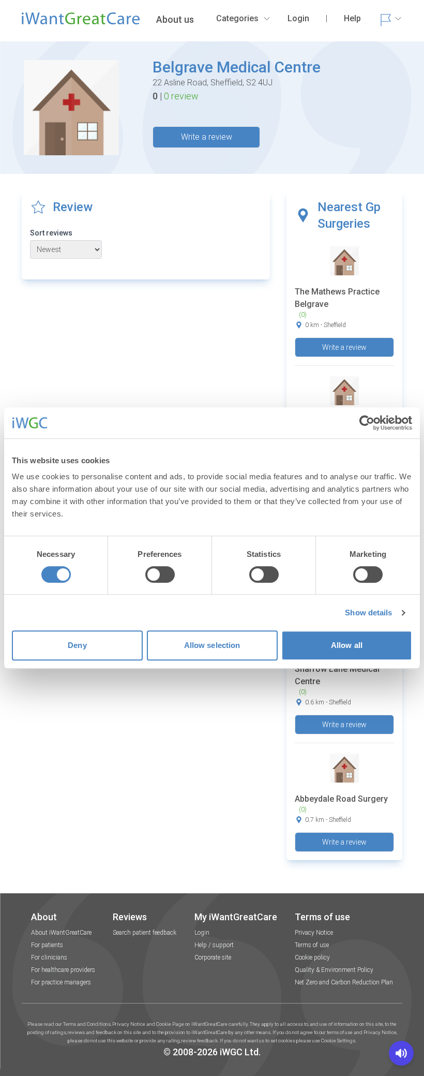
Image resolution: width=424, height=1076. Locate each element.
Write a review (206, 137)
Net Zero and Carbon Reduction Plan (344, 982)
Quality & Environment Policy (334, 970)
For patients (47, 945)
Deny (77, 645)
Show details (368, 612)
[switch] (160, 574)
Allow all (346, 645)
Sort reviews (51, 233)
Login (201, 932)
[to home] (81, 22)
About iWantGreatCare (61, 932)
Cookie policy (312, 957)
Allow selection (212, 645)
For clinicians (49, 957)
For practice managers (61, 982)
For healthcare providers (63, 970)
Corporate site (212, 957)
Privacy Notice (314, 932)
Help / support (214, 945)
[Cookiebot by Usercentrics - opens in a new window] (367, 423)
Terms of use (312, 945)
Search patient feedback (144, 932)
